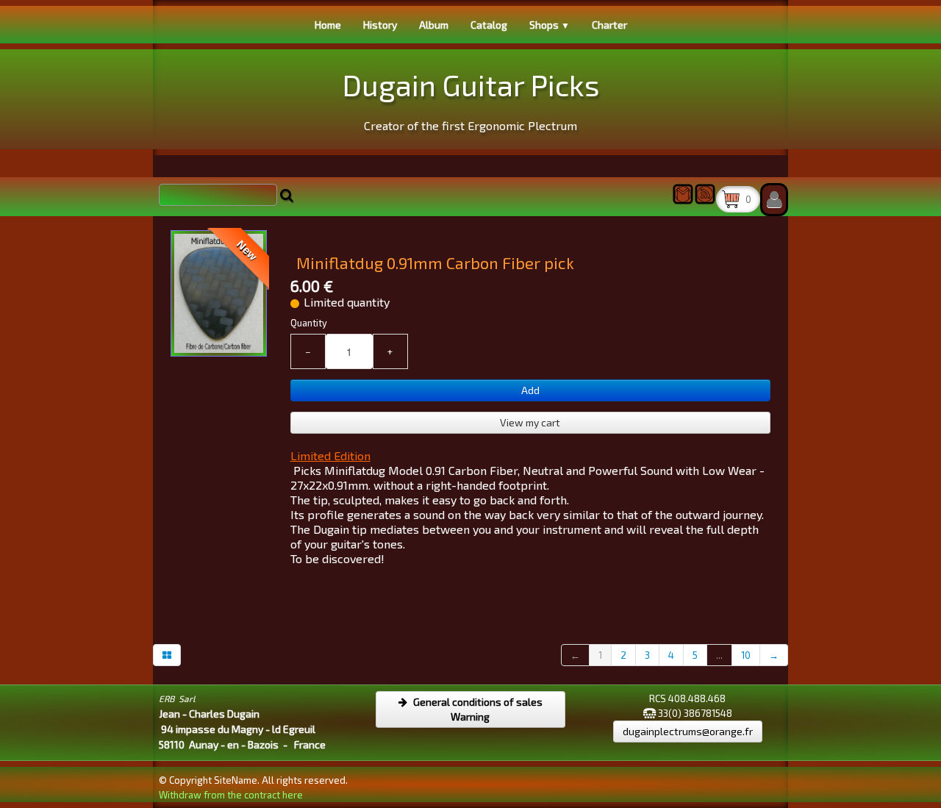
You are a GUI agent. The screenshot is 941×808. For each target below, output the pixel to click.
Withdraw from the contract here (231, 795)
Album (433, 24)
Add (530, 390)
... (719, 655)
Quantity (308, 323)
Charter (609, 24)
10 (746, 655)
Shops (549, 24)
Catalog (488, 24)
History (380, 24)
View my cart (530, 422)
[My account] (774, 199)
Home (328, 24)
